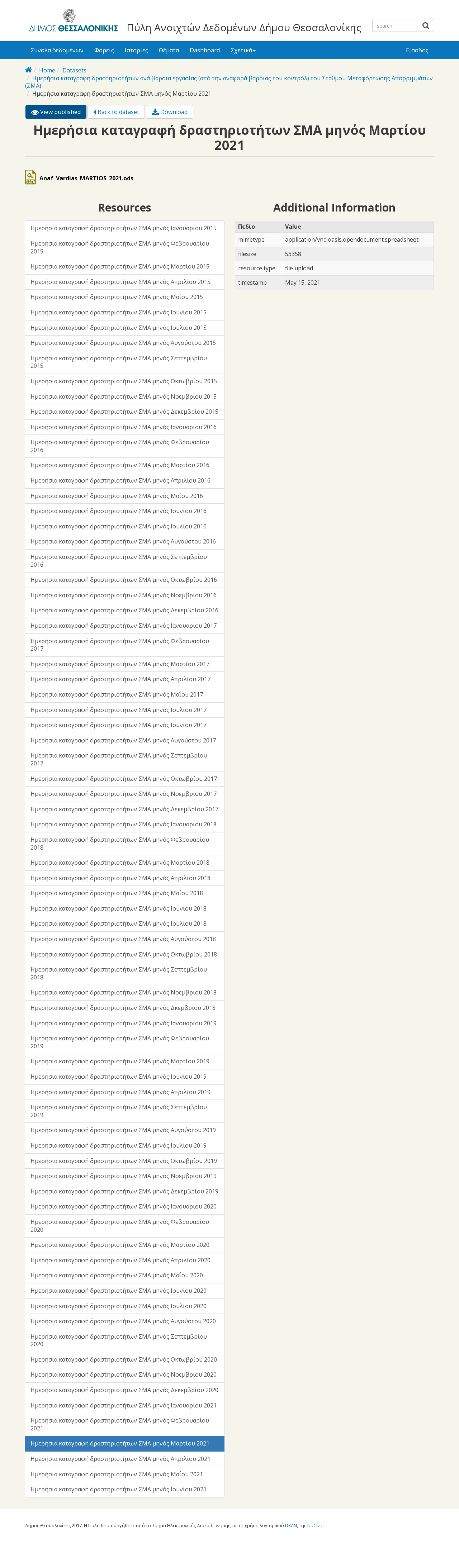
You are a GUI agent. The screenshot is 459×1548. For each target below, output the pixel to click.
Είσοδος (417, 50)
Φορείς (104, 50)
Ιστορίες (136, 50)
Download (173, 112)
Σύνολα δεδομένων (57, 50)
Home (47, 70)
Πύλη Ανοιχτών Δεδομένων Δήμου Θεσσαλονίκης (244, 27)
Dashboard (205, 50)
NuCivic (315, 1525)
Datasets (74, 70)
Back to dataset (117, 112)
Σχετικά (241, 50)
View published (62, 113)
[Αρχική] (72, 21)
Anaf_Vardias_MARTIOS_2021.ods (86, 178)
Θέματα (169, 50)
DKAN (291, 1525)
